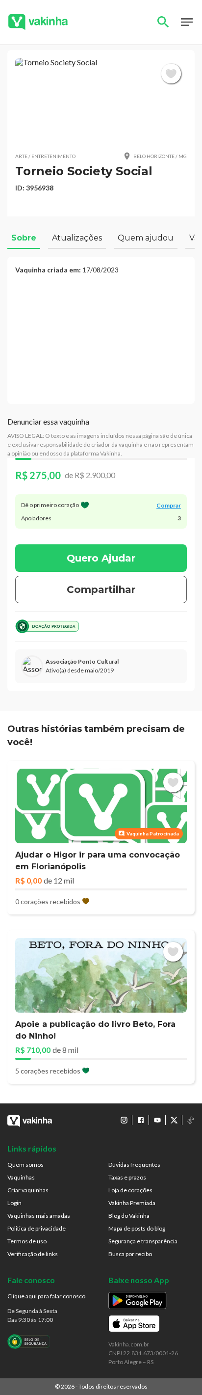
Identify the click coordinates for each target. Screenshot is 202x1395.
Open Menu (187, 22)
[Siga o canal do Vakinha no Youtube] (157, 1120)
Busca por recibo (130, 1254)
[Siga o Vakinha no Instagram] (124, 1120)
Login (14, 1203)
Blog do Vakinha (129, 1215)
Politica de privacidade (36, 1228)
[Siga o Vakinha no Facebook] (141, 1120)
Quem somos (25, 1164)
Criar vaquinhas (28, 1190)
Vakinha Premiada (131, 1203)
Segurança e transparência (142, 1241)
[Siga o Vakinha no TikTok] (191, 1120)
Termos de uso (27, 1241)
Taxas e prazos (127, 1177)
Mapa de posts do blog (136, 1228)
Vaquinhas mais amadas (38, 1215)
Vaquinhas (21, 1177)
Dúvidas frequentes (134, 1164)
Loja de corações (130, 1190)
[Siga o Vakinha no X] (174, 1120)
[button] (101, 101)
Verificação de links (32, 1254)
